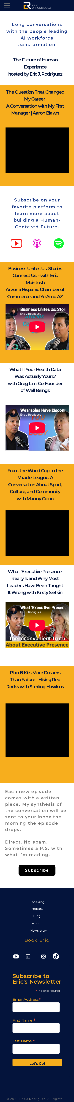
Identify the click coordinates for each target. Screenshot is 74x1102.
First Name (24, 1019)
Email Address (27, 998)
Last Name (24, 1040)
